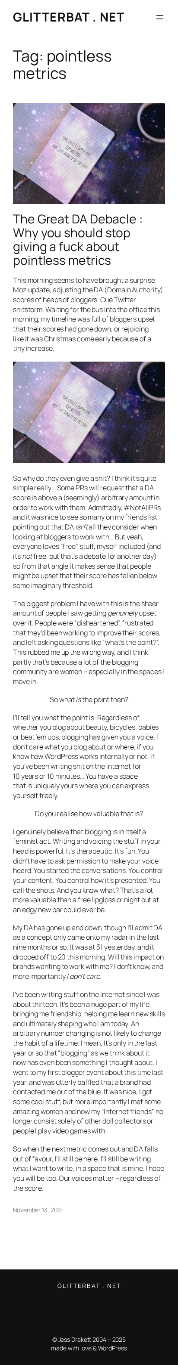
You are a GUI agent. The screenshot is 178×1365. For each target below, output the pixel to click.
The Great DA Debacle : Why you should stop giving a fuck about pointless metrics (78, 239)
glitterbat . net (68, 17)
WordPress (112, 1348)
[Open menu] (160, 17)
